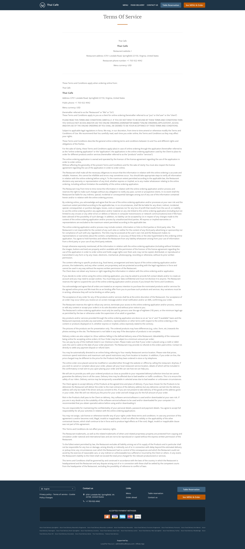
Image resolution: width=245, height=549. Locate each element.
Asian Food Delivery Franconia (171, 527)
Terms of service (60, 494)
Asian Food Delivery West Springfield (150, 531)
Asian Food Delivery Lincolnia (90, 531)
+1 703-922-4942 (93, 501)
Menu (125, 5)
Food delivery (137, 5)
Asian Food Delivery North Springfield (67, 531)
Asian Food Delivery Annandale (64, 534)
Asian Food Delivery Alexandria (123, 527)
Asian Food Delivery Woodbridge (191, 531)
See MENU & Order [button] (194, 5)
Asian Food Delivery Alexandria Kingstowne (73, 527)
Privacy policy (46, 494)
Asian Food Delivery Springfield (49, 527)
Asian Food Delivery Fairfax (171, 531)
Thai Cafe (52, 5)
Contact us (152, 5)
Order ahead (131, 497)
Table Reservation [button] (171, 5)
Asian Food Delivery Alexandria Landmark (100, 527)
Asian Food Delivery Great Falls (109, 531)
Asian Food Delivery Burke (83, 534)
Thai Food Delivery (98, 534)
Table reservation (155, 493)
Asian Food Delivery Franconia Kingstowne (147, 527)
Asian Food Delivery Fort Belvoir (191, 527)
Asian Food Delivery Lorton (129, 531)
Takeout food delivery (111, 534)
